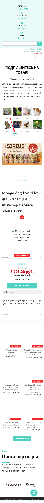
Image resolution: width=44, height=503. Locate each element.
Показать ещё (22, 438)
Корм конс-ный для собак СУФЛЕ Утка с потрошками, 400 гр (11, 387)
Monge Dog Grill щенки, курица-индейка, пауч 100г (33, 352)
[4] (24, 263)
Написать (22, 18)
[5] (26, 263)
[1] (18, 263)
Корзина (33, 502)
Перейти (22, 28)
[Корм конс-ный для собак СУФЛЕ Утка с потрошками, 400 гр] (11, 371)
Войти (11, 502)
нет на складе (22, 285)
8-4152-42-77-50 (22, 9)
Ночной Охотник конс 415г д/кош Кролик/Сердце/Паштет (33, 425)
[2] (20, 263)
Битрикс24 (33, 500)
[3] (22, 263)
